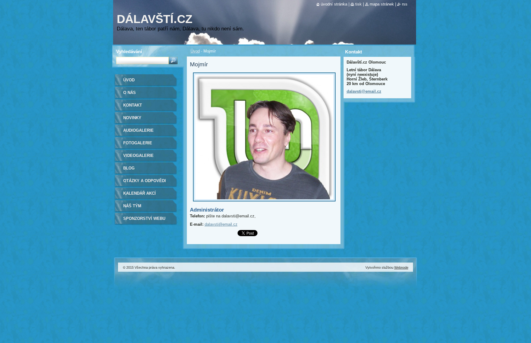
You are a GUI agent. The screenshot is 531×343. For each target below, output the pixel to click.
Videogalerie (138, 155)
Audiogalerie (138, 130)
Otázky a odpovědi (144, 180)
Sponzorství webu (144, 218)
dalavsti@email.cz (221, 224)
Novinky (132, 117)
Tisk (358, 4)
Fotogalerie (137, 143)
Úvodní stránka (334, 4)
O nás (129, 92)
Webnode (401, 267)
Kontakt (132, 105)
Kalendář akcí (139, 193)
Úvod (195, 51)
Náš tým (132, 206)
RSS (404, 4)
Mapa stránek (382, 4)
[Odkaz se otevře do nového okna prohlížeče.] (264, 203)
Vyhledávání (129, 51)
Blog (129, 168)
